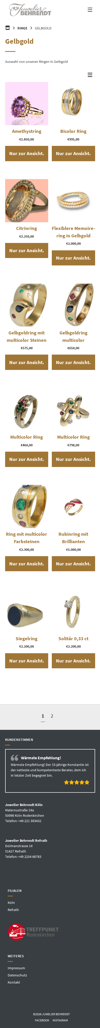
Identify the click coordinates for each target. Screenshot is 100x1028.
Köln (11, 920)
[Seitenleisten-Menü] (91, 76)
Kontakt (14, 1000)
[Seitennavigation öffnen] (86, 9)
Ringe (22, 28)
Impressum (16, 986)
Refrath (13, 928)
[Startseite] (30, 10)
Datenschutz (17, 993)
